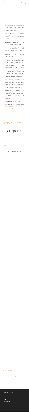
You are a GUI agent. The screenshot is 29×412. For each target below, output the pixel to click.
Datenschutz (7, 401)
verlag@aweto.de (9, 106)
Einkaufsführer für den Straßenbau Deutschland (12, 123)
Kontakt (18, 109)
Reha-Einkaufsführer (8, 370)
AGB (5, 399)
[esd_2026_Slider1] (14, 21)
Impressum (6, 404)
